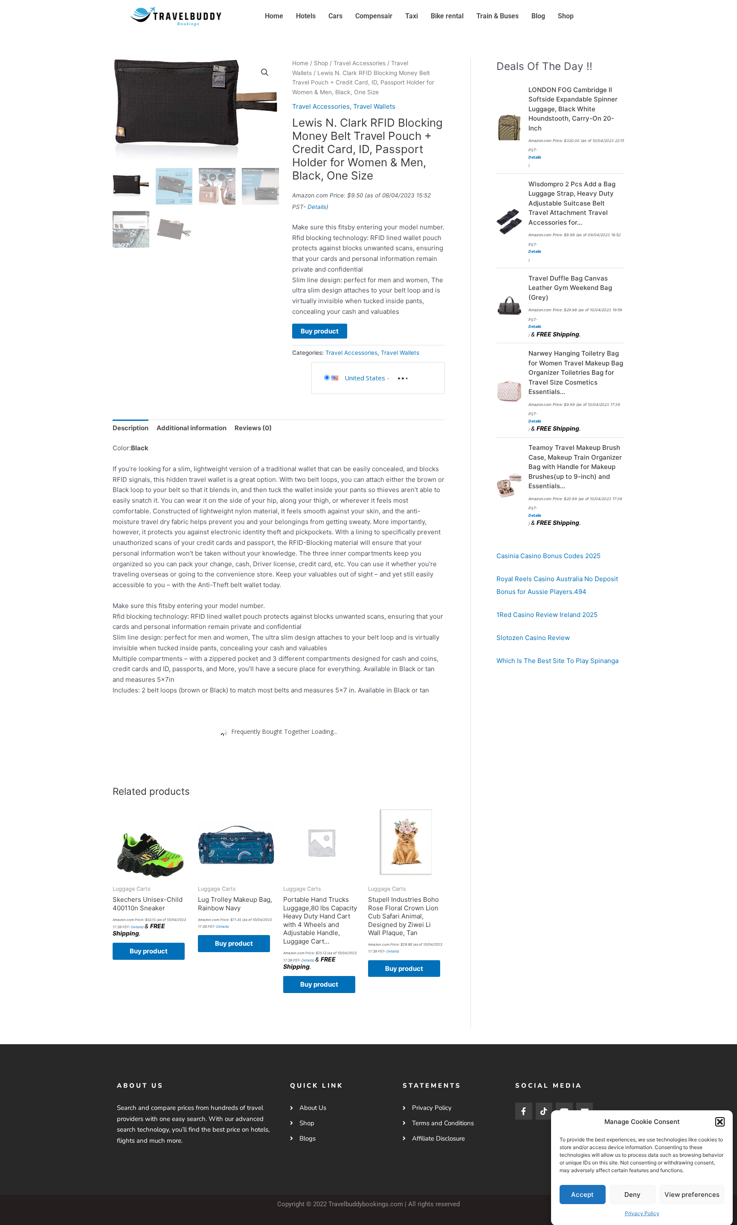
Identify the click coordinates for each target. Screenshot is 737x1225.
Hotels (306, 16)
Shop (566, 16)
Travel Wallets (374, 106)
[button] (720, 1122)
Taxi (411, 16)
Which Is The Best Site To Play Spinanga (557, 661)
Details (317, 206)
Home (274, 16)
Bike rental (447, 16)
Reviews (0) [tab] (253, 428)
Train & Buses (497, 16)
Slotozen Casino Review (533, 638)
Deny (632, 1194)
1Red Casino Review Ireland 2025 (547, 615)
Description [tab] (130, 428)
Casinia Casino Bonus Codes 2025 (548, 556)
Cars (335, 16)
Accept (582, 1194)
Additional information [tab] (191, 428)
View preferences (692, 1194)
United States (365, 378)
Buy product (320, 331)
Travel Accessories (360, 63)
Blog (538, 16)
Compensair (373, 16)
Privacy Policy (642, 1213)
